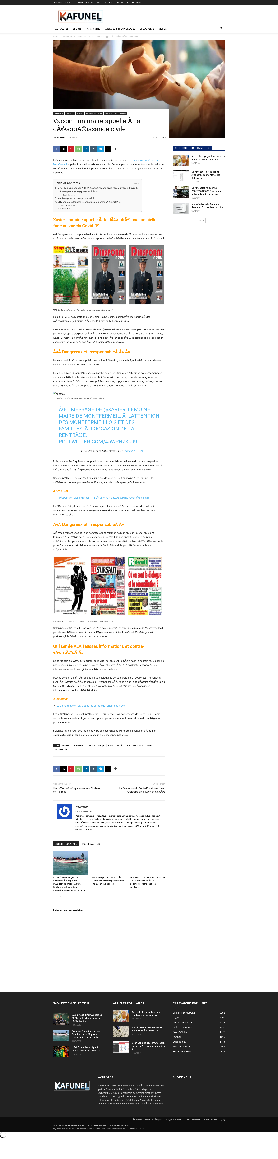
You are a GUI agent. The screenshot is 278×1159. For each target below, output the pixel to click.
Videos (163, 28)
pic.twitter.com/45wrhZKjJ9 (98, 441)
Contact (120, 2)
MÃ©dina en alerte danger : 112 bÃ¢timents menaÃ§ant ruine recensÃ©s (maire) (104, 497)
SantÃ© (123, 113)
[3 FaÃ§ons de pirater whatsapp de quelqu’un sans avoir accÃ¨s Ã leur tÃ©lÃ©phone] (121, 1047)
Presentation (108, 2)
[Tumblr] (93, 149)
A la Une (80, 113)
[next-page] (60, 897)
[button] (221, 29)
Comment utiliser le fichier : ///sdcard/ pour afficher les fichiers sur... (205, 174)
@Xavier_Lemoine (126, 409)
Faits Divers (68, 36)
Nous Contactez (193, 1119)
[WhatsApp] (78, 149)
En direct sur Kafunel (94, 113)
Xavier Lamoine (61, 749)
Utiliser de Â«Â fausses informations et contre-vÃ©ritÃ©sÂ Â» (89, 202)
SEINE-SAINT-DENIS (135, 745)
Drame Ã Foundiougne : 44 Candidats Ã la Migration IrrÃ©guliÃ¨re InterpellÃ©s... (87, 1034)
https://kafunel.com (83, 811)
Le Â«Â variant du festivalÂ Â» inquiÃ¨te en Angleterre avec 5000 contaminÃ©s (142, 790)
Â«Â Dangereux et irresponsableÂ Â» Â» (78, 191)
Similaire (66, 208)
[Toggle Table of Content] (134, 183)
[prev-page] (55, 897)
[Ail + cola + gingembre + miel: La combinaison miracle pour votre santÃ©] (181, 160)
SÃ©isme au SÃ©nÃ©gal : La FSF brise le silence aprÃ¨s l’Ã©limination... (87, 1018)
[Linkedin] (86, 149)
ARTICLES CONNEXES (66, 844)
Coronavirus (78, 745)
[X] (63, 149)
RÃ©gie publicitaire (174, 1119)
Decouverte (147, 28)
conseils (65, 745)
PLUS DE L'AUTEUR (90, 844)
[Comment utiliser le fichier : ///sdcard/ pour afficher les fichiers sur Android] (181, 175)
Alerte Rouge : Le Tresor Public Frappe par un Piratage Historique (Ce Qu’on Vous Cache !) (108, 880)
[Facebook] (56, 149)
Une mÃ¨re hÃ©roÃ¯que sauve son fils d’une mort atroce (76, 790)
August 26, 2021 (134, 450)
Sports (77, 28)
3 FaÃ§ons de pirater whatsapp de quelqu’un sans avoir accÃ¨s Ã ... (148, 1046)
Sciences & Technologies (120, 28)
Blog (98, 2)
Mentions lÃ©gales (153, 1119)
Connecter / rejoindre (85, 2)
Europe (101, 745)
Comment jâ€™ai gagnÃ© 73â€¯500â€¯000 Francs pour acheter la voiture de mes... (206, 191)
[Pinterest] (71, 149)
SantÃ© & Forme (111, 113)
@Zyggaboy (61, 137)
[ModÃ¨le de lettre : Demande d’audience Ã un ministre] (121, 1031)
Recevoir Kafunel (134, 2)
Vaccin (149, 745)
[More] (115, 149)
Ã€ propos (137, 1119)
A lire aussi (70, 195)
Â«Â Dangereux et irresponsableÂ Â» (76, 198)
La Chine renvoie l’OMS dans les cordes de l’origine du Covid (91, 705)
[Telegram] (100, 149)
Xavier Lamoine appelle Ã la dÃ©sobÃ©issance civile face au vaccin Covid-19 (97, 188)
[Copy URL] (108, 149)
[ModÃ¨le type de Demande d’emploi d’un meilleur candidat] (181, 208)
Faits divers (93, 28)
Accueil (56, 36)
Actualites (61, 28)
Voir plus (198, 220)
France (110, 745)
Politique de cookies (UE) (214, 1119)
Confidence (81, 36)
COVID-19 (91, 745)
